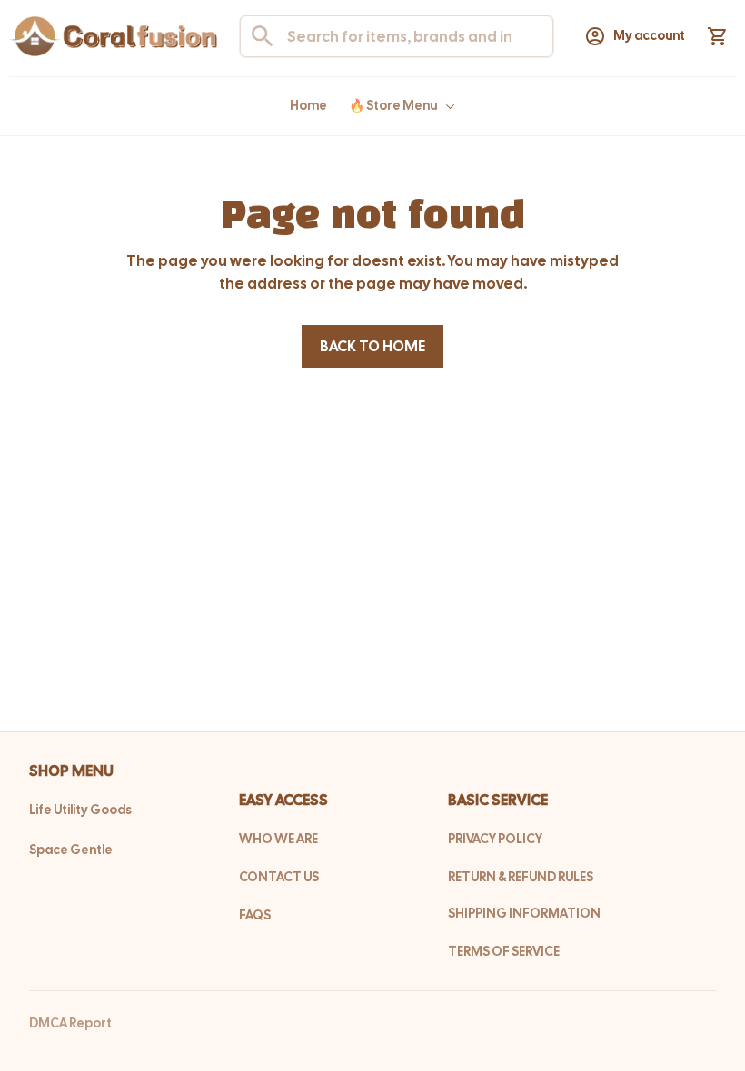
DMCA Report (70, 1023)
